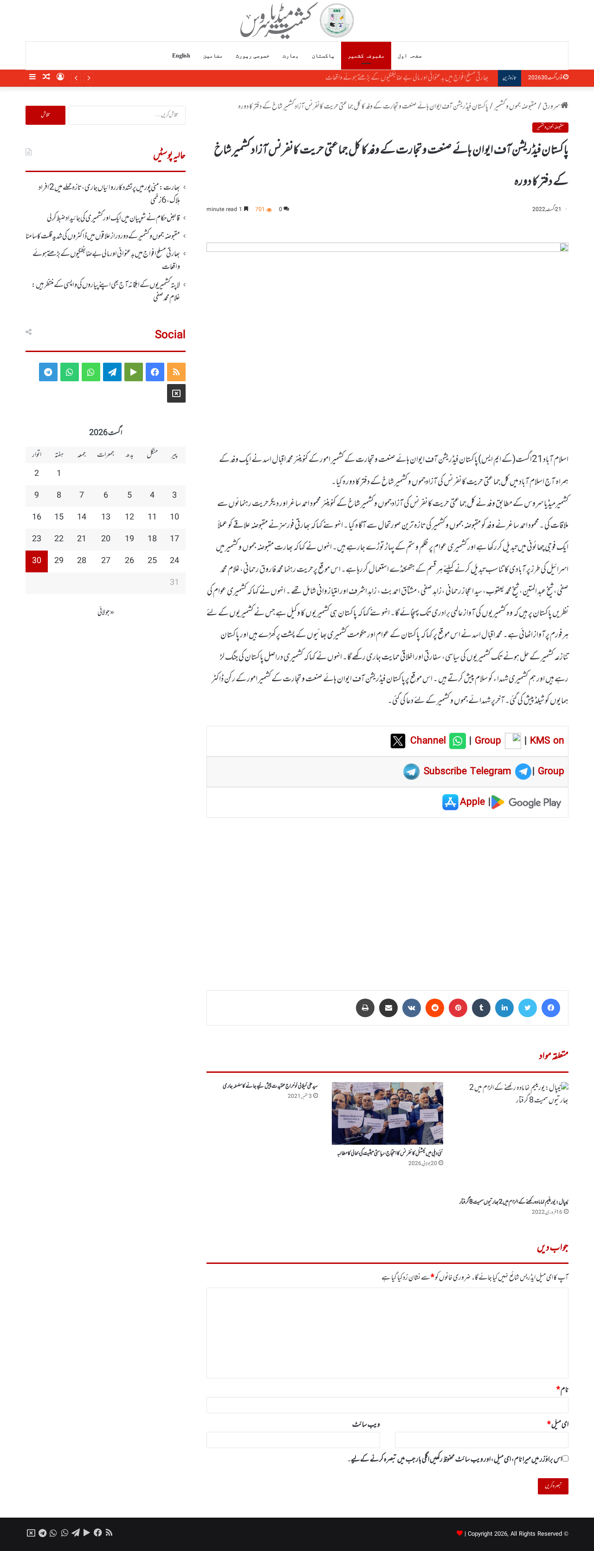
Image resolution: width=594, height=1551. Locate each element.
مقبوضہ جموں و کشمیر (515, 107)
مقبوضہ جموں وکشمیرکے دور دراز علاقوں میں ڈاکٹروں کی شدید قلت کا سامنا (103, 236)
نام (562, 1390)
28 (81, 561)
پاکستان (323, 55)
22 (59, 539)
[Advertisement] (387, 897)
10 (174, 518)
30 (36, 561)
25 (152, 561)
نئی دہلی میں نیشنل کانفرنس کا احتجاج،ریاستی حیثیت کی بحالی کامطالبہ (390, 1153)
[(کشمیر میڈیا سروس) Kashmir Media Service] (297, 20)
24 (174, 561)
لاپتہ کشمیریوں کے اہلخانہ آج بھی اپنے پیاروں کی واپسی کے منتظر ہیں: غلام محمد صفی (106, 292)
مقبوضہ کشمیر (366, 55)
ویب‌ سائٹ (366, 1425)
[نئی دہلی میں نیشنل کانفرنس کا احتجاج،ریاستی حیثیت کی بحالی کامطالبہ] (387, 1113)
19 (129, 539)
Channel (429, 741)
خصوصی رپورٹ (253, 55)
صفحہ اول (410, 55)
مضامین (213, 55)
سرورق (551, 107)
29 (59, 561)
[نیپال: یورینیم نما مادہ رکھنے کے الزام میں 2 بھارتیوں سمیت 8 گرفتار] (512, 1137)
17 (174, 539)
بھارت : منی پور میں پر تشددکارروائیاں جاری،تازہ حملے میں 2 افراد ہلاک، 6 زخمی (109, 194)
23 (36, 539)
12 (129, 518)
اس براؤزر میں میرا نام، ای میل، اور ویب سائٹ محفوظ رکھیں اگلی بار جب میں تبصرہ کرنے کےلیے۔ (454, 1460)
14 (81, 518)
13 (105, 518)
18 (152, 539)
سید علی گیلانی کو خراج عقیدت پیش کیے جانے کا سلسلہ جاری (270, 1086)
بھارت (291, 55)
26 (129, 561)
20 (105, 539)
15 (59, 518)
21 (81, 539)
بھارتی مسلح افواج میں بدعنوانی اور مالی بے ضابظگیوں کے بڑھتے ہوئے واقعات (411, 78)
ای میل (557, 1425)
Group (486, 741)
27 (105, 561)
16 (36, 518)
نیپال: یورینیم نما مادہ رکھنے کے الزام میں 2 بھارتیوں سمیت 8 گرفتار (513, 1202)
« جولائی (105, 613)
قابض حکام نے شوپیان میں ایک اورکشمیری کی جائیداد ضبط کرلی (113, 218)
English (181, 55)
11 (152, 518)
